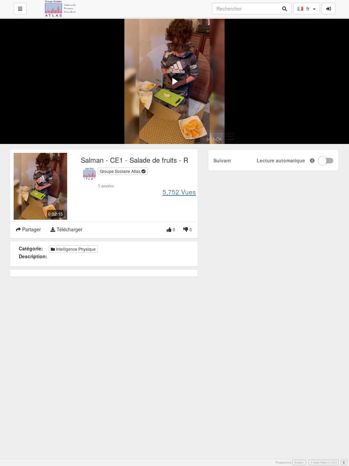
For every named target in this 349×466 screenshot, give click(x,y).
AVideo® (299, 462)
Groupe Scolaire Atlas (120, 171)
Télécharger (68, 229)
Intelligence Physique (75, 249)
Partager (31, 229)
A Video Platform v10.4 (323, 462)
